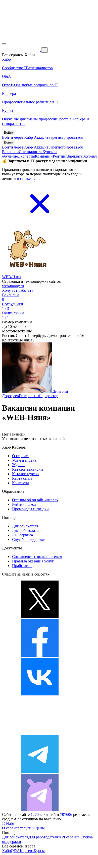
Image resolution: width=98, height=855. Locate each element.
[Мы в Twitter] (39, 617)
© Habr (8, 823)
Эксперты (26, 156)
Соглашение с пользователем (37, 556)
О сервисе (20, 456)
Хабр (6, 850)
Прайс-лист (22, 565)
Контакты (20, 483)
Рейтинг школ (24, 504)
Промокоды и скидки (30, 509)
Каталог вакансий (27, 469)
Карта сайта (22, 478)
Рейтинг (60, 156)
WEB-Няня (11, 277)
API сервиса (22, 535)
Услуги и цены (24, 460)
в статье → (26, 178)
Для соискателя (25, 526)
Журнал (90, 156)
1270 (35, 814)
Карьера (27, 850)
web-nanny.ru (13, 286)
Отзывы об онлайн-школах (35, 500)
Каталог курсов (25, 474)
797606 (66, 814)
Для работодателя (27, 530)
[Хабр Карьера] (21, 50)
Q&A (15, 850)
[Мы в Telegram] (39, 771)
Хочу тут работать (17, 290)
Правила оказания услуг (33, 561)
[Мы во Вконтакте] (39, 694)
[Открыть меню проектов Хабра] (4, 44)
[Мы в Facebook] (39, 655)
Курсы (39, 850)
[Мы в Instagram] (39, 733)
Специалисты (30, 152)
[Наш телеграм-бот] (39, 810)
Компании (44, 156)
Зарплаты (75, 156)
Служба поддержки (28, 539)
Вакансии (10, 152)
